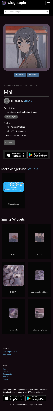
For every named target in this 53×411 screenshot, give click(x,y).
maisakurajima (11, 117)
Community (7, 374)
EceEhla (27, 100)
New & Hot (7, 354)
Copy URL (20, 75)
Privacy (5, 376)
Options (8, 142)
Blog (4, 369)
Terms (5, 379)
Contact (6, 371)
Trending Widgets (10, 352)
